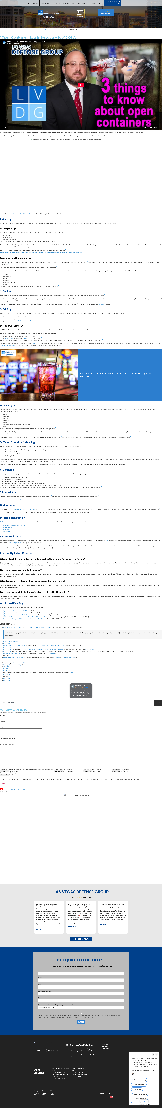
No (78, 558)
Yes (83, 558)
